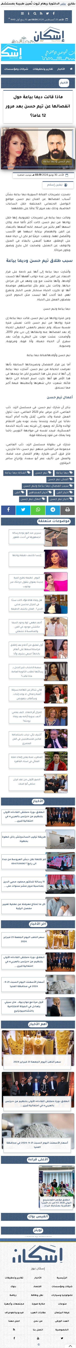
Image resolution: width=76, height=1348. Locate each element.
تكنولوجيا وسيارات (62, 1295)
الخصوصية (62, 1330)
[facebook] (53, 13)
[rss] (41, 13)
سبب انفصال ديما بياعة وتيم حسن (46, 486)
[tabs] (22, 13)
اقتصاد (37, 1287)
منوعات (62, 1304)
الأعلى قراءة (38, 1160)
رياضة (13, 1295)
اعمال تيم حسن (31, 499)
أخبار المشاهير (39, 492)
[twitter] (47, 13)
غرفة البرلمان (62, 1312)
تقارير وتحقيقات (43, 69)
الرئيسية (62, 1278)
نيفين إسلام (55, 185)
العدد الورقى (62, 1321)
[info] (29, 13)
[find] (35, 13)
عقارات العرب (38, 1312)
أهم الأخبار (38, 1024)
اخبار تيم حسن (59, 499)
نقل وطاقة (37, 1295)
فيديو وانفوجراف (14, 1312)
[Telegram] (52, 510)
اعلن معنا (14, 1321)
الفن (18, 492)
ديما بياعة (62, 473)
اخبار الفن (63, 492)
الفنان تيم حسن (58, 479)
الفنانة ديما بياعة (16, 473)
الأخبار (61, 69)
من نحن (38, 1321)
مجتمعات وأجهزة (14, 1304)
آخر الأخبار (38, 924)
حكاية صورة (38, 1304)
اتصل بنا (38, 1330)
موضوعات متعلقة (54, 521)
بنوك (13, 1287)
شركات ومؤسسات (16, 69)
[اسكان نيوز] (38, 52)
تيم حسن (41, 473)
